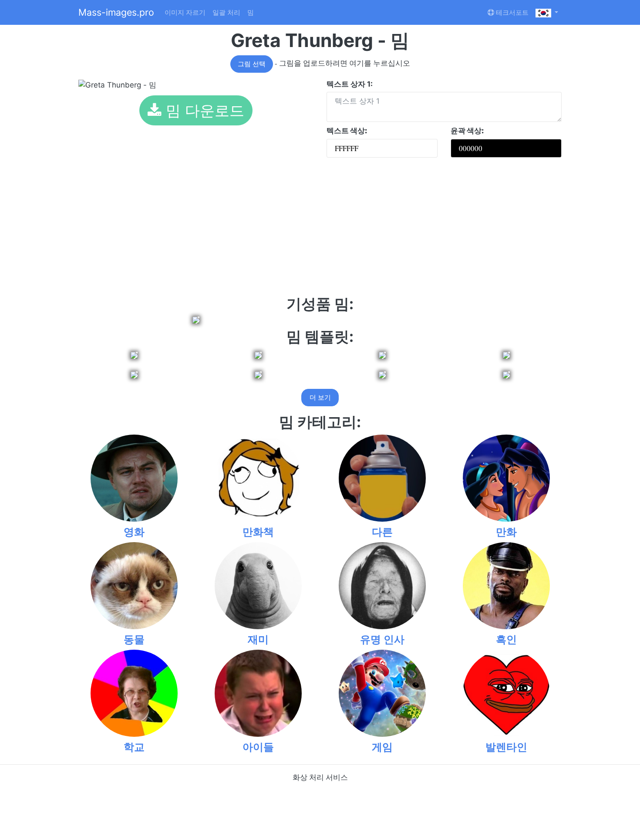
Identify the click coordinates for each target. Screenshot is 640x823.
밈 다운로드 (203, 110)
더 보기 (320, 397)
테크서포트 (511, 13)
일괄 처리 (226, 13)
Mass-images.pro (116, 12)
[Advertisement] (320, 230)
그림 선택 (252, 64)
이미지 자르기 (185, 13)
